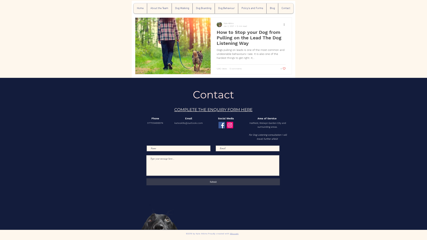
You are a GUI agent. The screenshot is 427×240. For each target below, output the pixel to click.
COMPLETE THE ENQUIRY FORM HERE (213, 109)
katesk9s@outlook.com (188, 123)
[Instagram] (230, 125)
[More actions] (285, 24)
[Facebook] (222, 125)
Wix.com (234, 233)
